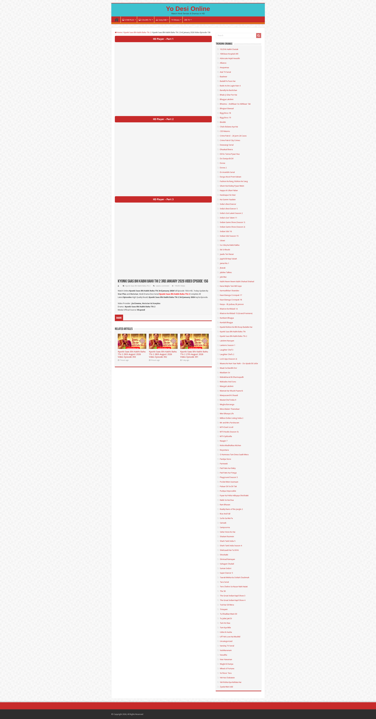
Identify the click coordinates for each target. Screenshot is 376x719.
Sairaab (223, 523)
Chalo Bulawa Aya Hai (229, 127)
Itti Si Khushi (225, 250)
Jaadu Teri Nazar (227, 254)
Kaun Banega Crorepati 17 (231, 295)
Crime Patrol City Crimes (230, 140)
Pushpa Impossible (228, 491)
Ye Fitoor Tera (225, 673)
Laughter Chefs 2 (227, 354)
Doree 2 (223, 168)
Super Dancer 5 (226, 573)
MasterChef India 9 (228, 400)
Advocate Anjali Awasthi (230, 58)
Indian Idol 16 (226, 231)
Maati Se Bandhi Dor (228, 368)
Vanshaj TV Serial (227, 646)
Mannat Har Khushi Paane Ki (231, 391)
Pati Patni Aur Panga (228, 473)
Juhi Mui (223, 277)
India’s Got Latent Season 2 (231, 213)
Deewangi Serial (227, 145)
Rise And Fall (225, 514)
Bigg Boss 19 (225, 117)
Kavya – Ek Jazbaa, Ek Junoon (232, 304)
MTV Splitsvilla (226, 436)
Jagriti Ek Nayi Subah (228, 259)
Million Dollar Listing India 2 (231, 418)
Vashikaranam (226, 650)
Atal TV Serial (225, 72)
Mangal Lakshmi (226, 386)
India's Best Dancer (228, 204)
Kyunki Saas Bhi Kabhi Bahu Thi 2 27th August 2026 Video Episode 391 (194, 354)
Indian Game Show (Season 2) (232, 227)
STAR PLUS (129, 20)
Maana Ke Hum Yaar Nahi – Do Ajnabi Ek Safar (239, 363)
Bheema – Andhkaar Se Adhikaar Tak (235, 104)
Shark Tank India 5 (227, 541)
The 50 (223, 591)
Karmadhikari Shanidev (229, 291)
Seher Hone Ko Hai (227, 532)
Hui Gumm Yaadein (228, 199)
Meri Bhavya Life (227, 413)
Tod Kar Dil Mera (227, 605)
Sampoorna (225, 527)
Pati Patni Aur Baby (228, 468)
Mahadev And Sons (228, 382)
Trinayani (224, 609)
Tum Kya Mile (225, 627)
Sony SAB (163, 20)
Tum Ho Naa (225, 623)
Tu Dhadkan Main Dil (228, 614)
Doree (222, 163)
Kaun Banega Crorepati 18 (231, 300)
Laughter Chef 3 (226, 350)
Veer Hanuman (226, 659)
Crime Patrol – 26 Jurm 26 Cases (233, 136)
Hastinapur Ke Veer (228, 195)
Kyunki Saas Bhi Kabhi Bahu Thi (233, 331)
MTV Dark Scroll (226, 427)
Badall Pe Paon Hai (227, 81)
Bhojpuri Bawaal (227, 108)
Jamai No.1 (224, 263)
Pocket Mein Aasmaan (229, 482)
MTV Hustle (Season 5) (229, 432)
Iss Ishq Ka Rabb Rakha (229, 245)
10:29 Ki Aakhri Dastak (229, 49)
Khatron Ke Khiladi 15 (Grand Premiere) (236, 313)
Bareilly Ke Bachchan (228, 90)
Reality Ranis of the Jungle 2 (231, 509)
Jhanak (222, 268)
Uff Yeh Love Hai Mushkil (230, 637)
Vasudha (223, 655)
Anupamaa (224, 67)
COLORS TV (146, 20)
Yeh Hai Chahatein (227, 678)
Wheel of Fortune (227, 668)
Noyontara (224, 450)
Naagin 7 (223, 441)
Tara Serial (224, 582)
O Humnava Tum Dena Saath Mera (234, 454)
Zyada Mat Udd (226, 687)
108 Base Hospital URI (229, 54)
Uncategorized (226, 641)
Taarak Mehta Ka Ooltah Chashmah (234, 577)
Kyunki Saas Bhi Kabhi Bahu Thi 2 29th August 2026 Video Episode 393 (132, 354)
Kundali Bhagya (226, 322)
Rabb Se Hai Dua (227, 500)
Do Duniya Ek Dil (226, 158)
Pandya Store (225, 459)
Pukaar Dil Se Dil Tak (228, 486)
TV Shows (175, 20)
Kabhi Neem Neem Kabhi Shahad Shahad (237, 281)
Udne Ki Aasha (226, 632)
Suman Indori (225, 568)
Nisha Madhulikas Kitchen (230, 445)
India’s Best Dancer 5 (228, 209)
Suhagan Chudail (227, 564)
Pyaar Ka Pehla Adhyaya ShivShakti (234, 495)
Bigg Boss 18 (225, 113)
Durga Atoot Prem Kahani (230, 177)
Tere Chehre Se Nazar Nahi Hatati (234, 586)
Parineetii (224, 464)
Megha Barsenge (227, 404)
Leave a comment (162, 286)
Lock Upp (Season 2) (228, 359)
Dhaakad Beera (226, 149)
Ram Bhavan (225, 505)
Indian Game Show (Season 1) (232, 222)
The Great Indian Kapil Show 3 (232, 596)
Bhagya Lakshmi (226, 99)
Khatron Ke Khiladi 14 (228, 309)
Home (116, 19)
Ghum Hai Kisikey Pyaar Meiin (232, 186)
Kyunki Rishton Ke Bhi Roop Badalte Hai (236, 327)
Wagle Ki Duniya (226, 664)
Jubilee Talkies (226, 272)
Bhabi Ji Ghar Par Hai (228, 95)
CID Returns (225, 131)
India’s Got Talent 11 (228, 218)
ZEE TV (187, 20)
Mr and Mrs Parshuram (229, 423)
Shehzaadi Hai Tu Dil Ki (229, 550)
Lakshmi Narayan (227, 341)
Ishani (222, 240)
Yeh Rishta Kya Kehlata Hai (230, 682)
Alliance (223, 63)
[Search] (258, 35)
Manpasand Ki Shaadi (229, 395)
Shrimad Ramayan (227, 559)
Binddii (223, 122)
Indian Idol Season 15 (229, 236)
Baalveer (223, 76)
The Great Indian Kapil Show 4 (232, 600)
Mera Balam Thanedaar (230, 409)
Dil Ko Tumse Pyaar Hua (230, 154)
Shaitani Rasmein (227, 536)
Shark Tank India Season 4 (231, 546)
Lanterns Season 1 (227, 345)
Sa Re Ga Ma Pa (226, 518)
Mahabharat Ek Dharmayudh (232, 377)
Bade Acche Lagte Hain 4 (230, 86)
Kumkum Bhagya (227, 318)
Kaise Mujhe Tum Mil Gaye (231, 286)
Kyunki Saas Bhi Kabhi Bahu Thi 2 (137, 32)
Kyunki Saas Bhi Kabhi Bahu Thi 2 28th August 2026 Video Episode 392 (163, 354)
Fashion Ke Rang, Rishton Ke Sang (234, 181)
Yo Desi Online (188, 8)
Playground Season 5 (229, 477)
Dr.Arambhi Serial (227, 172)
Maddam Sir (225, 372)
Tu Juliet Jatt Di (226, 618)
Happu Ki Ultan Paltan (229, 190)
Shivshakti (224, 555)
